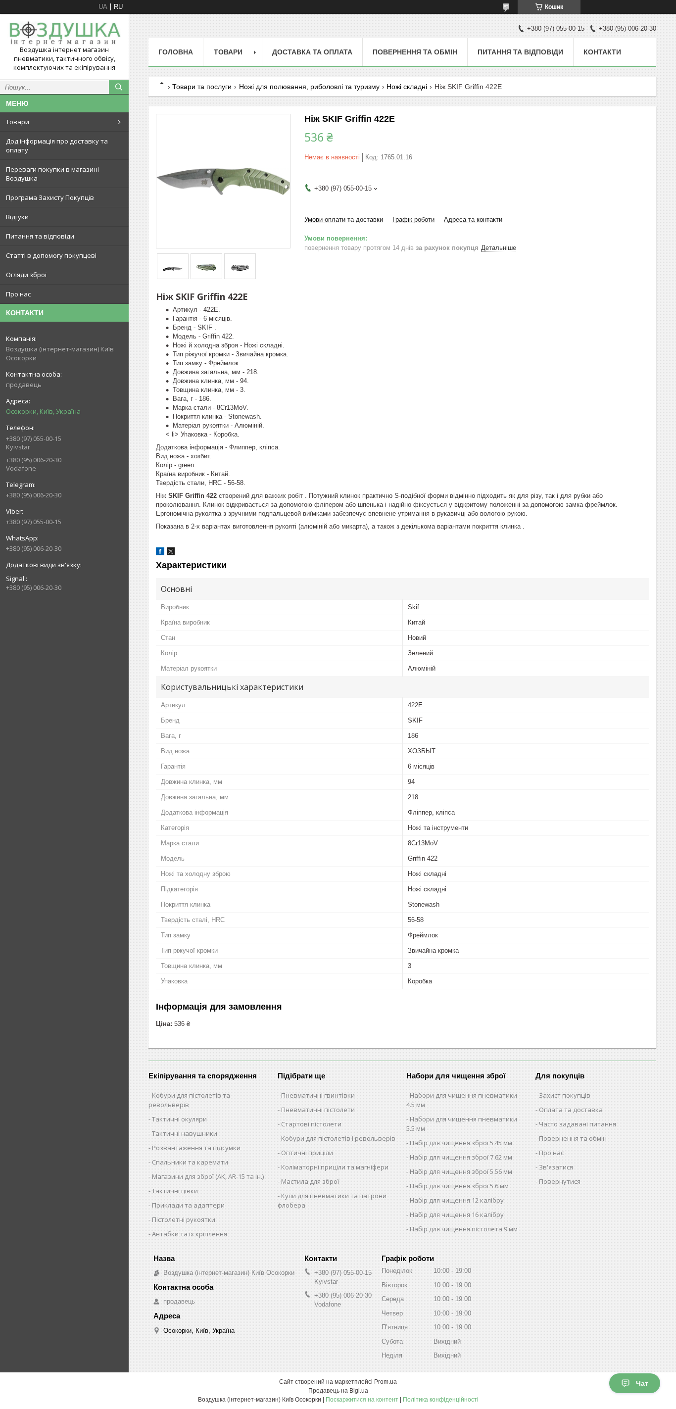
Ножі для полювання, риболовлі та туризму (309, 87)
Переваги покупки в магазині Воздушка (52, 174)
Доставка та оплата (312, 52)
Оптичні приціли (307, 1152)
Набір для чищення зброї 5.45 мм (461, 1142)
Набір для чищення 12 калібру (457, 1200)
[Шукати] (119, 87)
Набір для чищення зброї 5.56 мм (461, 1171)
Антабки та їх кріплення (189, 1233)
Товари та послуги (202, 87)
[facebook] (160, 553)
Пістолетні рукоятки (183, 1219)
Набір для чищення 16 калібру (457, 1214)
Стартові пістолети (311, 1123)
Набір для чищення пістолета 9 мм (464, 1228)
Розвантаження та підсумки (196, 1147)
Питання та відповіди (40, 236)
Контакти (602, 52)
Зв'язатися (556, 1167)
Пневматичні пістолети (318, 1109)
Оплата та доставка (571, 1109)
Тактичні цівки (175, 1190)
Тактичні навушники (184, 1133)
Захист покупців (564, 1095)
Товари (17, 121)
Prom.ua (385, 1381)
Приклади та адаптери (188, 1205)
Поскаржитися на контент (362, 1399)
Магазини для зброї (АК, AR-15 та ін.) (208, 1176)
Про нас (18, 294)
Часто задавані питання (577, 1123)
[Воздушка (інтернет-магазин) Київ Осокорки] (64, 33)
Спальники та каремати (190, 1162)
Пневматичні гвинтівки (318, 1095)
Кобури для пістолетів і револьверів (338, 1138)
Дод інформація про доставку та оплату (57, 145)
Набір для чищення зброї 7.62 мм (461, 1157)
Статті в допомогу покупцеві (51, 255)
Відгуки (17, 216)
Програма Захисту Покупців (50, 197)
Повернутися (559, 1181)
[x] (171, 553)
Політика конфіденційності (441, 1399)
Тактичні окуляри (179, 1119)
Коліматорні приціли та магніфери (334, 1167)
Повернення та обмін (415, 52)
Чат (642, 1383)
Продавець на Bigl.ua (338, 1390)
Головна (175, 52)
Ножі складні (406, 87)
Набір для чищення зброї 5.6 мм (459, 1185)
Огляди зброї (26, 274)
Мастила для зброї (310, 1181)
